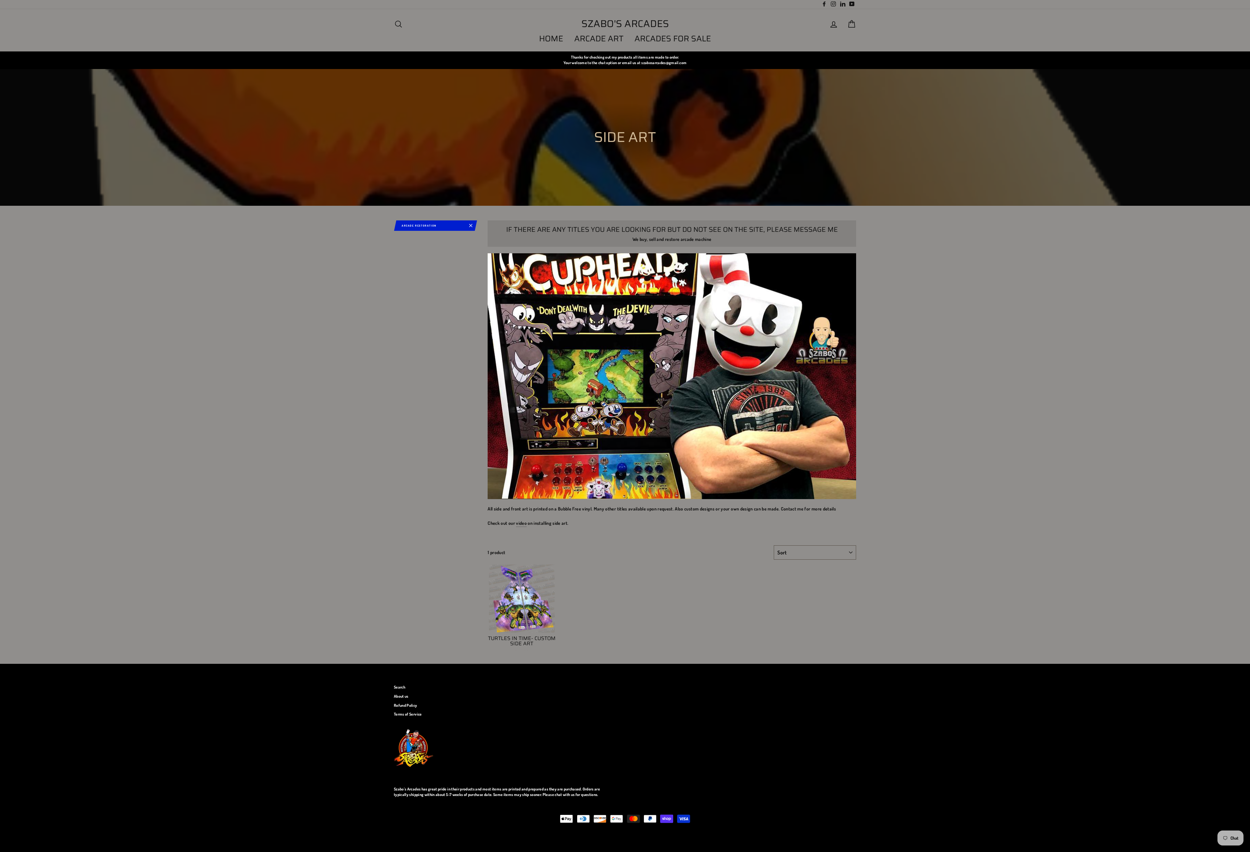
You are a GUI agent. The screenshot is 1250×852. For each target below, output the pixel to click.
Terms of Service (408, 714)
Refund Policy (405, 705)
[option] (625, 60)
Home (551, 38)
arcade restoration (419, 225)
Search (399, 687)
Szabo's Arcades (625, 24)
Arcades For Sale (672, 38)
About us (401, 696)
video (521, 523)
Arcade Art (599, 38)
